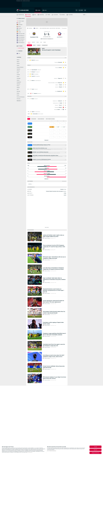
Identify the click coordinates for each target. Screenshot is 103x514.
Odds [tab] (38, 42)
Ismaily (61, 103)
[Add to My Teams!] (30, 34)
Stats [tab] (34, 45)
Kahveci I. (33, 80)
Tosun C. (33, 89)
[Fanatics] (30, 137)
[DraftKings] (30, 134)
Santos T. (57, 84)
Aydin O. (33, 111)
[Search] (76, 10)
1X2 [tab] (28, 118)
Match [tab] (29, 42)
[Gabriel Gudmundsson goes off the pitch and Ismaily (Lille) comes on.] (63, 103)
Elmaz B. (32, 98)
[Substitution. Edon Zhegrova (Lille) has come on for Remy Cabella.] (63, 78)
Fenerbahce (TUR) (34, 37)
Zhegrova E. (60, 78)
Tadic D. (36, 89)
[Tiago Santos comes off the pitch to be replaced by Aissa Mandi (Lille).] (63, 85)
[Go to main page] (23, 10)
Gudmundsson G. (56, 103)
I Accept (95, 446)
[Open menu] (85, 10)
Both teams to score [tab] (50, 118)
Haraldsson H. (55, 100)
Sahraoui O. (60, 100)
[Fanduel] (30, 124)
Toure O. (60, 105)
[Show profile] (34, 33)
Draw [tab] (44, 42)
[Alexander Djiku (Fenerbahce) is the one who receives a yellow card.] (30, 74)
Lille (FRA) (59, 37)
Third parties (30, 452)
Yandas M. (38, 71)
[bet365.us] (30, 127)
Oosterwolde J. (37, 111)
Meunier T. (56, 105)
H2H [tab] (41, 42)
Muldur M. (39, 69)
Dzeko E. (39, 93)
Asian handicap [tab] (41, 118)
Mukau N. (60, 87)
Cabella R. (55, 78)
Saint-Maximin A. (38, 80)
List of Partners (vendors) (51, 450)
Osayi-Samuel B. (34, 69)
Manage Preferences (95, 452)
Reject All (95, 449)
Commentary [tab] (44, 45)
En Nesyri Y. (33, 71)
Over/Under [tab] (33, 118)
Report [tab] (33, 42)
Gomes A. (57, 87)
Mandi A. (60, 84)
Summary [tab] (29, 45)
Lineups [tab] (38, 45)
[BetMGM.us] (30, 130)
